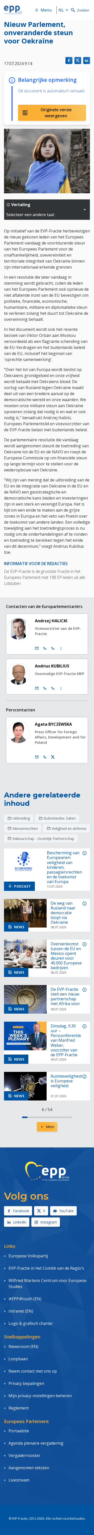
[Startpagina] (13, 10)
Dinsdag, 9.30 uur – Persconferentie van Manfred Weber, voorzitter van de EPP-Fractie (66, 1040)
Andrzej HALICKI (51, 621)
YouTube (66, 1210)
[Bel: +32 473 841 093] (45, 757)
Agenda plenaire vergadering (36, 1443)
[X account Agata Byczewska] (53, 757)
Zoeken (83, 10)
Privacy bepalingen (26, 1383)
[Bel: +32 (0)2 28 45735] (45, 688)
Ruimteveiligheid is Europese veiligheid (66, 1081)
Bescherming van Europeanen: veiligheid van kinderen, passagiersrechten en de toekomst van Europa (64, 867)
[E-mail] (37, 648)
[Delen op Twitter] (77, 60)
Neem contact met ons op (33, 1371)
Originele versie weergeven (56, 112)
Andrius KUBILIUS (52, 666)
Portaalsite (19, 1431)
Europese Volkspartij (28, 1256)
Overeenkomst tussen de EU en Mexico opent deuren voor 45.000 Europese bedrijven (66, 956)
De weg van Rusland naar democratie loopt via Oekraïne (63, 913)
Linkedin (19, 1222)
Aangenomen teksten (29, 1467)
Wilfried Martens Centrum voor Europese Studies (47, 1283)
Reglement (19, 1408)
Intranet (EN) (21, 1311)
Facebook (21, 1210)
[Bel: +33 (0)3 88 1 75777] (53, 648)
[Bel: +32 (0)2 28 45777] (45, 648)
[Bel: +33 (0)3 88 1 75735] (53, 688)
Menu (46, 10)
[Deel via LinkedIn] (86, 60)
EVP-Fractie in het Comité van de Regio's (46, 1268)
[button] (85, 210)
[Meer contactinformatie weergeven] (61, 648)
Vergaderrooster (24, 1455)
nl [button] (61, 10)
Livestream (19, 1480)
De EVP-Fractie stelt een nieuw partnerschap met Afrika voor (65, 996)
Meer (50, 1126)
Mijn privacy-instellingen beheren (40, 1395)
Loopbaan (18, 1359)
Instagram (48, 1222)
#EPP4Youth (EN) (25, 1299)
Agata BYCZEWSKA (53, 724)
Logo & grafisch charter (31, 1323)
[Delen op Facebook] (68, 60)
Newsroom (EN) (23, 1346)
